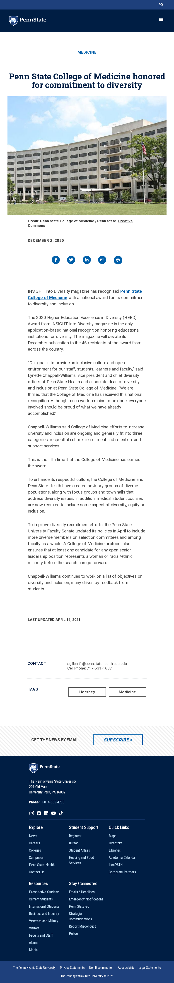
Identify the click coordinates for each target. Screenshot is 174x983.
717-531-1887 (99, 668)
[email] (102, 260)
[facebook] (56, 260)
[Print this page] (118, 260)
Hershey (87, 692)
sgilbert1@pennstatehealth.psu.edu (97, 663)
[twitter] (71, 260)
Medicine (87, 52)
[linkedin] (87, 260)
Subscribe (116, 740)
